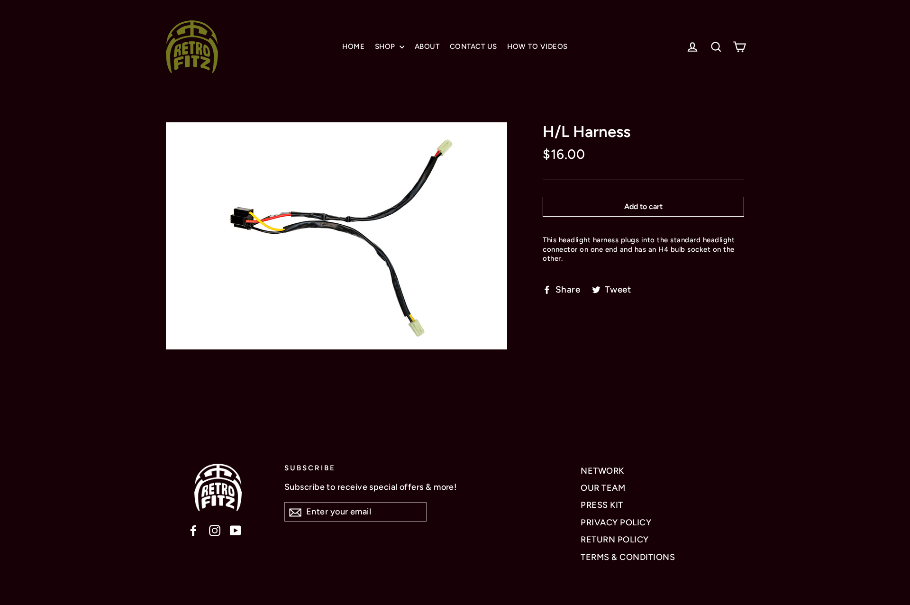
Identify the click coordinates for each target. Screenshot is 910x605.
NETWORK (602, 471)
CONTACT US (473, 46)
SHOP (386, 46)
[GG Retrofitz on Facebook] (193, 529)
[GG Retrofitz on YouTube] (235, 529)
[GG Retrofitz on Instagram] (214, 529)
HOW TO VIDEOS (537, 46)
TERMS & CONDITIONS (628, 557)
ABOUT (427, 46)
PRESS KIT (602, 505)
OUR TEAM (603, 488)
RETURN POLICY (615, 539)
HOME (353, 46)
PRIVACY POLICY (616, 522)
